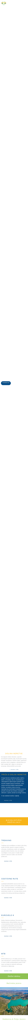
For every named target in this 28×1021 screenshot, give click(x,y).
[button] (23, 3)
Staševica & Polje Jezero (14, 1019)
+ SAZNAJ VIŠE (14, 769)
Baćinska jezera (14, 983)
